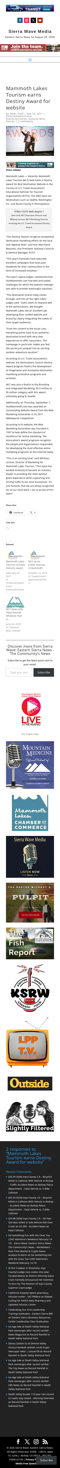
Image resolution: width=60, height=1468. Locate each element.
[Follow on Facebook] (20, 20)
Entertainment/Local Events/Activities (19, 117)
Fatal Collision (16, 1230)
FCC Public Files (30, 734)
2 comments (25, 121)
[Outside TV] (30, 1090)
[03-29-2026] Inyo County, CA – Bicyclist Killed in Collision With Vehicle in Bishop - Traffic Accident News (30, 1180)
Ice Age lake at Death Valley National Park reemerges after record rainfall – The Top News (29, 1364)
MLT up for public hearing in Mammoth (36, 565)
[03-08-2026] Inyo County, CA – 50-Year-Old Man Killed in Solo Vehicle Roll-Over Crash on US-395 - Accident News (30, 1222)
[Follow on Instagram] (26, 20)
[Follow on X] (33, 20)
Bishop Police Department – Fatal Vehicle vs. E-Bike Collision (30, 1188)
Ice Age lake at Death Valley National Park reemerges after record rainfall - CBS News (29, 1381)
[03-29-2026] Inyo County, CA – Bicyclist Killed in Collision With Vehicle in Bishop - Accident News (30, 1201)
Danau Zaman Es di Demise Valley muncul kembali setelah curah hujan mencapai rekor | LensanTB (29, 1347)
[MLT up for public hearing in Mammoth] (37, 554)
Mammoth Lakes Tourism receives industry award (15, 565)
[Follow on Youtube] (40, 20)
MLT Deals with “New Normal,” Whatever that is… (14, 614)
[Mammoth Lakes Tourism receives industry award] (15, 554)
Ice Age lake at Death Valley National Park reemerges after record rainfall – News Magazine (29, 1330)
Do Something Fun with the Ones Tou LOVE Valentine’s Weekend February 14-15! (30, 1258)
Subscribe (44, 672)
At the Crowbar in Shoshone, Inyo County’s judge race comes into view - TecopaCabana (29, 1272)
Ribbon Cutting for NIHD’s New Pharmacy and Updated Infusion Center (30, 1300)
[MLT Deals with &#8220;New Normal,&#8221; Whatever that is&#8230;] (15, 602)
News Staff (17, 113)
